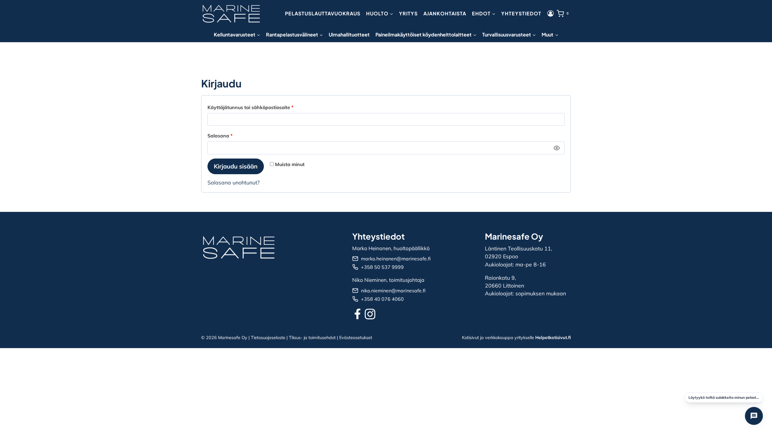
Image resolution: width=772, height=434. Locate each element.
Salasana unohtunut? (233, 182)
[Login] (550, 13)
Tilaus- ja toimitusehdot (312, 337)
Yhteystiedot (521, 13)
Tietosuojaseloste (268, 337)
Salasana (231, 135)
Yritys (408, 13)
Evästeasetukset (355, 337)
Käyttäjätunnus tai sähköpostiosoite (262, 107)
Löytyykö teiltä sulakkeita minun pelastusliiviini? (725, 397)
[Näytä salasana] (556, 148)
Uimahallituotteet (349, 34)
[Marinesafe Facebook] (357, 314)
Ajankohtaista (444, 13)
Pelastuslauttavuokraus (322, 13)
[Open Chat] (754, 416)
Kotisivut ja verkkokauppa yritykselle (516, 337)
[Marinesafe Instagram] (370, 314)
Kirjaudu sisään (236, 166)
